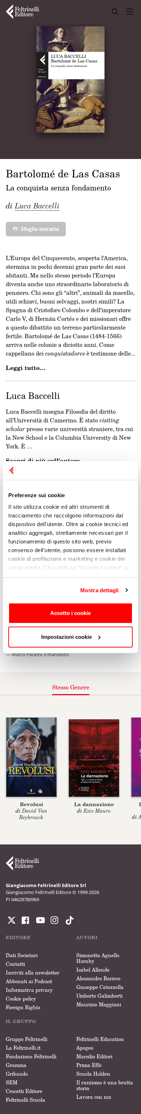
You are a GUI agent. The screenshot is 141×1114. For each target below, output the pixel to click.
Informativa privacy (29, 990)
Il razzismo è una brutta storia (104, 1085)
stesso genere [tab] (70, 687)
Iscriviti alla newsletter (32, 972)
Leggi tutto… (26, 368)
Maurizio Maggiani (98, 1004)
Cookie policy (21, 998)
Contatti (15, 964)
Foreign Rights (23, 1007)
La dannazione (94, 804)
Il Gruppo (21, 1021)
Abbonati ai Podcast (29, 981)
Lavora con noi (93, 1097)
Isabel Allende (93, 969)
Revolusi (31, 804)
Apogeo (84, 1047)
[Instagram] (68, 920)
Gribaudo (17, 1074)
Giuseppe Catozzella (100, 987)
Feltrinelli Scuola (25, 1100)
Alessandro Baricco (98, 978)
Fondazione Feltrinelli (31, 1056)
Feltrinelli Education (100, 1039)
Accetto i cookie (70, 613)
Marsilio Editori (94, 1056)
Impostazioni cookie (66, 637)
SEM (11, 1082)
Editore (18, 937)
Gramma (16, 1065)
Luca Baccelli (37, 205)
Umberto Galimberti (99, 995)
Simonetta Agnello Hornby (97, 958)
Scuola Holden (93, 1074)
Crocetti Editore (24, 1091)
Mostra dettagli (99, 590)
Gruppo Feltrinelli (26, 1039)
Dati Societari (22, 955)
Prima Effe (89, 1065)
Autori (87, 937)
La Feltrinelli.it (23, 1047)
